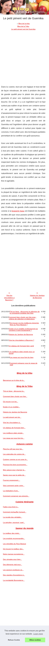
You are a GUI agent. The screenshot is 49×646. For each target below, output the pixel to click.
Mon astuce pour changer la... (14, 470)
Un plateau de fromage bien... (14, 428)
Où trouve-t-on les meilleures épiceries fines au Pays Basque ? (24, 324)
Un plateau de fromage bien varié (21, 346)
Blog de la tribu (24, 23)
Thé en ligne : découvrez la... (14, 391)
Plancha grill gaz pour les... (13, 449)
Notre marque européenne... (13, 554)
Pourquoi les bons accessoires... (15, 465)
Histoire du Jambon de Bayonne (37, 296)
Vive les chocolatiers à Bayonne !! (9, 297)
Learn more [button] (38, 634)
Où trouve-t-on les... (10, 402)
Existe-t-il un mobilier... (11, 407)
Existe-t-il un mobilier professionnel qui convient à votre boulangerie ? (23, 329)
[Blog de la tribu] (24, 7)
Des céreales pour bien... (12, 559)
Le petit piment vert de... (12, 417)
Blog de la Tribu (23, 26)
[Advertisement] (24, 56)
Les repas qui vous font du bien (21, 357)
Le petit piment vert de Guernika (23, 29)
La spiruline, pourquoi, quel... (14, 522)
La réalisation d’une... (11, 491)
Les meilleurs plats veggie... (13, 433)
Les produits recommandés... (14, 538)
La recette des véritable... (12, 517)
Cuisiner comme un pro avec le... (15, 459)
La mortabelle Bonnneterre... (14, 580)
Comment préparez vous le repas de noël (23, 364)
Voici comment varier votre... (13, 485)
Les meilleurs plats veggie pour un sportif (22, 352)
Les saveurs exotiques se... (13, 570)
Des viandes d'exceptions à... (14, 575)
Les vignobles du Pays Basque (14, 544)
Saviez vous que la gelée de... (14, 475)
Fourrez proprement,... (11, 480)
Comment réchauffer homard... (14, 512)
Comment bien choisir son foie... (15, 396)
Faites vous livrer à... (11, 507)
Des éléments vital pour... (12, 564)
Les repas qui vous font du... (13, 438)
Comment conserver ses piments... (16, 496)
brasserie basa (18, 211)
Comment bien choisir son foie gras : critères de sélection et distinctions (22, 318)
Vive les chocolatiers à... (12, 422)
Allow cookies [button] (35, 640)
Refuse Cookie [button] (14, 640)
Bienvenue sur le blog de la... (14, 380)
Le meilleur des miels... (11, 533)
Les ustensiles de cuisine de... (14, 454)
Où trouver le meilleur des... (13, 549)
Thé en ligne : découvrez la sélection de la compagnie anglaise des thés (25, 312)
